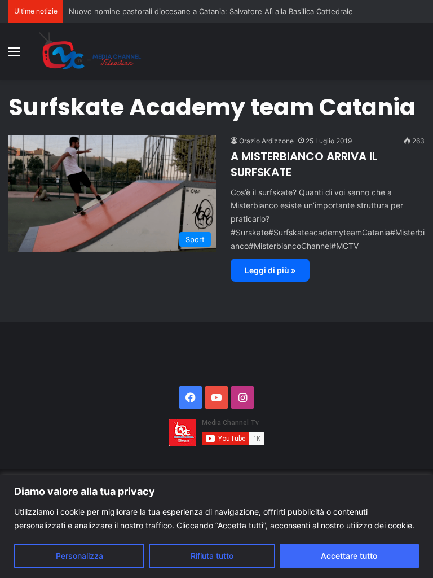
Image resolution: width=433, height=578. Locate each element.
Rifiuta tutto (212, 556)
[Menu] (14, 55)
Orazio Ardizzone (266, 141)
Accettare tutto (349, 556)
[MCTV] (90, 51)
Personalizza (79, 556)
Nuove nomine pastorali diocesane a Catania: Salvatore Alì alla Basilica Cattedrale (211, 11)
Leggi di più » (270, 270)
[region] (216, 526)
